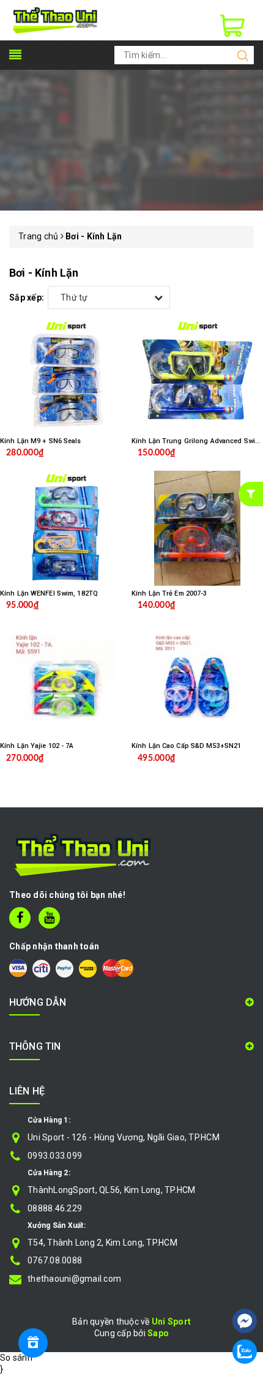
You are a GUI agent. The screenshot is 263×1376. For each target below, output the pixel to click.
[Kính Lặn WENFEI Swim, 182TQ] (66, 528)
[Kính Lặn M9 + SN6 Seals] (66, 375)
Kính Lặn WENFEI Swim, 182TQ (49, 593)
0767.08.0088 (55, 1260)
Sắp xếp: (26, 297)
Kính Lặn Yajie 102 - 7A (37, 746)
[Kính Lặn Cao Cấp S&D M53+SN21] (197, 680)
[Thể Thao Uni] (55, 19)
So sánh (16, 1358)
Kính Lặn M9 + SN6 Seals (40, 441)
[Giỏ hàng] (232, 25)
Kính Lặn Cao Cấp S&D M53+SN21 (186, 746)
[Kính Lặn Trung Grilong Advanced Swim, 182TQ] (197, 375)
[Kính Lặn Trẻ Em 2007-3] (197, 528)
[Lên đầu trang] (244, 1284)
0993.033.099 (55, 1156)
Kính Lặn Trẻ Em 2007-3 (169, 593)
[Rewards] (33, 1343)
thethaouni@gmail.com (74, 1279)
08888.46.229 (55, 1208)
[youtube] (49, 918)
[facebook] (20, 918)
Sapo (158, 1333)
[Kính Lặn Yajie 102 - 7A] (66, 680)
